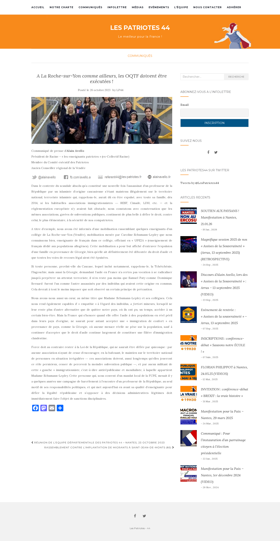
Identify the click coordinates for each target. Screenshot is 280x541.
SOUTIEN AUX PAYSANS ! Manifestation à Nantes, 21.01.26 (220, 217)
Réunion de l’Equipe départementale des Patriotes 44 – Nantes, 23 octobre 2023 (99, 442)
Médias (137, 7)
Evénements (159, 7)
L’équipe (181, 7)
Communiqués (90, 7)
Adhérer (234, 7)
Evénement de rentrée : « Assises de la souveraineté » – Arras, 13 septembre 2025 (224, 316)
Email (184, 105)
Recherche (236, 76)
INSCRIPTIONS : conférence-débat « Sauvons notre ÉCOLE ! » (223, 345)
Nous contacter (207, 7)
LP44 (119, 90)
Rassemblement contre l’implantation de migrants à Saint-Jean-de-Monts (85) (108, 447)
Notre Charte (61, 7)
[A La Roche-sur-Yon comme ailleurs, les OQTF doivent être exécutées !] (101, 120)
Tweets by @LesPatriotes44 (199, 183)
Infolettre (117, 7)
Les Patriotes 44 (140, 28)
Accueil (37, 7)
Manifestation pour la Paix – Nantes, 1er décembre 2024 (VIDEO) (222, 475)
